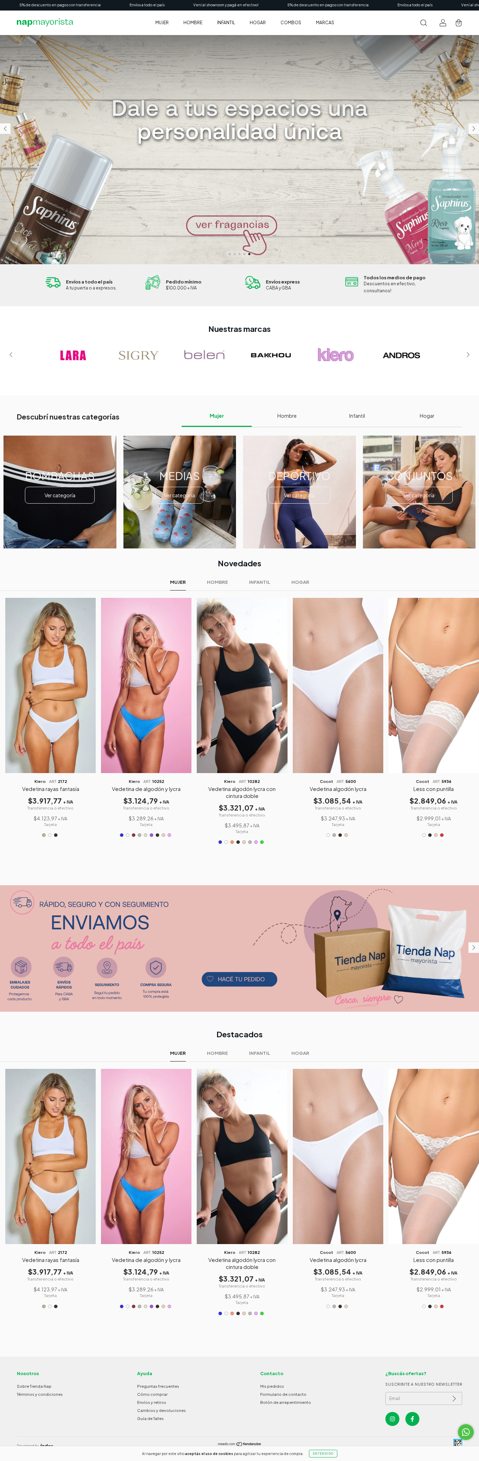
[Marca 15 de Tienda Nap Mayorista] (132, 355)
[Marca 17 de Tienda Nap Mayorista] (263, 355)
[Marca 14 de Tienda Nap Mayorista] (66, 355)
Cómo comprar (152, 1394)
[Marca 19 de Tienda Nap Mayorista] (395, 355)
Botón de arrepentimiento (285, 1402)
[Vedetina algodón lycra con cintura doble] (242, 685)
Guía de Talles (150, 1418)
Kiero (40, 781)
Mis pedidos (272, 1386)
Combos (291, 22)
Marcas (325, 22)
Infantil (226, 22)
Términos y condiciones (40, 1394)
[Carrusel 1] (239, 948)
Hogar (258, 22)
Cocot (326, 781)
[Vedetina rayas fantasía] (50, 685)
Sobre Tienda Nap (34, 1386)
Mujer (162, 22)
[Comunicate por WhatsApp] (466, 1432)
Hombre (192, 22)
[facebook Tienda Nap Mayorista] (412, 1419)
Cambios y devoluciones (161, 1410)
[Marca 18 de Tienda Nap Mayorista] (329, 355)
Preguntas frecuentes (158, 1386)
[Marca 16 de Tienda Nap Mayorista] (198, 355)
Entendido (323, 1453)
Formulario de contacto (283, 1394)
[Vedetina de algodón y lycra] (146, 685)
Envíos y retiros (151, 1402)
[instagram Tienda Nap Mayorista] (392, 1419)
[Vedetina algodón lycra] (338, 685)
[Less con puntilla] (434, 685)
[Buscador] (423, 23)
